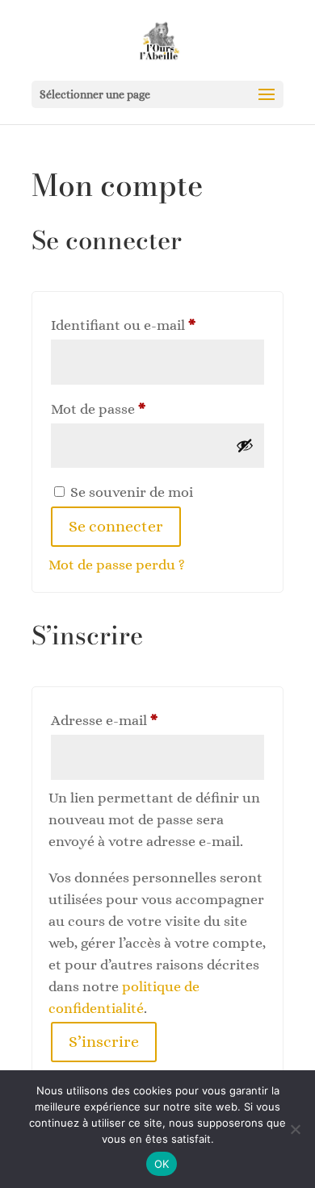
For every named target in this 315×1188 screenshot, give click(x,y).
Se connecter (116, 526)
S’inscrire (104, 1041)
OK (162, 1163)
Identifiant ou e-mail (157, 324)
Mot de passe (134, 408)
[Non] (295, 1129)
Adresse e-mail (140, 719)
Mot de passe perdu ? (116, 564)
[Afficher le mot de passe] (245, 445)
